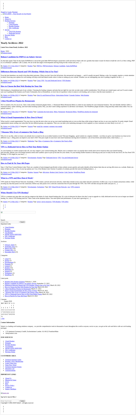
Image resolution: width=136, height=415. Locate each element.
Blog (6, 37)
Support (30, 126)
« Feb (2, 318)
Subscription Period (62, 95)
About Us (8, 19)
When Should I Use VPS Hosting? (15, 193)
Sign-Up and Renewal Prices (46, 95)
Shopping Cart (9, 368)
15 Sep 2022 (14, 66)
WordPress (8, 275)
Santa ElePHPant (71, 66)
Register (15, 12)
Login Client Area (11, 363)
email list (40, 126)
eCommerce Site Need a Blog (62, 141)
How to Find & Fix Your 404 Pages (15, 163)
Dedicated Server (51, 157)
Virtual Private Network (59, 187)
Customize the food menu (45, 112)
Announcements (10, 370)
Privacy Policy (9, 385)
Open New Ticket (10, 365)
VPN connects (75, 187)
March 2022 (8, 248)
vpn (68, 187)
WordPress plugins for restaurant (87, 112)
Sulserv (5, 66)
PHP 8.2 (39, 66)
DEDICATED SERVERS (13, 234)
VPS (59, 157)
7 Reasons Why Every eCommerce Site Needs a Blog (22, 132)
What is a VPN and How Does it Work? (17, 178)
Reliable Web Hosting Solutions (15, 282)
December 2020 (10, 252)
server (39, 202)
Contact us (8, 39)
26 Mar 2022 (14, 126)
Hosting (30, 66)
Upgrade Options (74, 95)
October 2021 (9, 250)
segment (45, 126)
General (7, 266)
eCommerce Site (47, 141)
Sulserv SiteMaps (10, 389)
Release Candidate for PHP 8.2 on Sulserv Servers (21, 57)
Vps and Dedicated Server (53, 80)
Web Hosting (85, 95)
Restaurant (61, 112)
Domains (11, 22)
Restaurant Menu (71, 112)
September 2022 (10, 246)
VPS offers (64, 202)
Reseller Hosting (14, 26)
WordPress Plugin (79, 172)
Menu (56, 112)
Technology (41, 187)
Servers (7, 30)
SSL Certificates (14, 28)
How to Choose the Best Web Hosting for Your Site (21, 86)
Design (7, 260)
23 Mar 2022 (14, 172)
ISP (50, 187)
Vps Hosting (9, 232)
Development (32, 157)
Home (7, 17)
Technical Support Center (13, 360)
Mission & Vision (10, 380)
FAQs (7, 382)
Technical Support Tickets (13, 367)
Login (10, 12)
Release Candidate (59, 66)
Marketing (31, 141)
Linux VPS (40, 80)
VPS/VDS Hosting (15, 31)
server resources (46, 202)
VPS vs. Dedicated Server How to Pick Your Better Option (24, 147)
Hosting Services (10, 21)
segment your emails (55, 126)
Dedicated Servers (14, 33)
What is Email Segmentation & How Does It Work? (22, 117)
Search (22, 222)
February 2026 (9, 245)
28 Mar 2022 (14, 80)
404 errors (46, 172)
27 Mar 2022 (14, 112)
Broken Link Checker (57, 172)
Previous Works (10, 35)
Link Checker (68, 172)
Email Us (4, 12)
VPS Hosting (66, 80)
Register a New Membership (14, 361)
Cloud (7, 259)
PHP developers (48, 66)
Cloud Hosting (13, 24)
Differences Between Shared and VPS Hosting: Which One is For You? (29, 72)
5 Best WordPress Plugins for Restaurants (18, 101)
